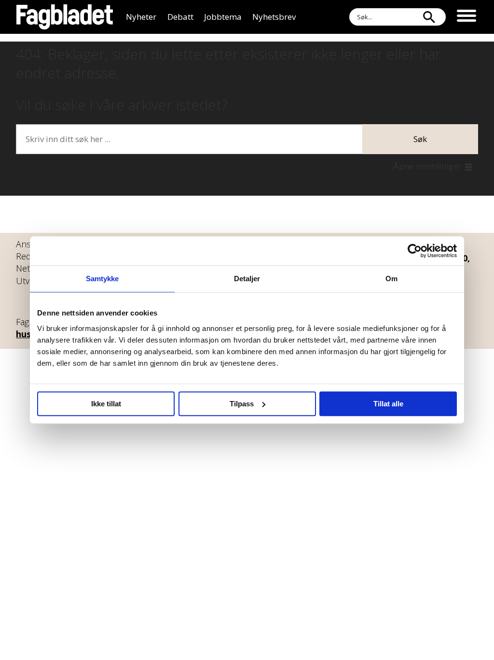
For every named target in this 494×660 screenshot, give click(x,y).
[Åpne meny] (466, 17)
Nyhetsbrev (274, 16)
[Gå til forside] (64, 17)
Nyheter (141, 16)
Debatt (180, 16)
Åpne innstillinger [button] (427, 166)
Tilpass (242, 404)
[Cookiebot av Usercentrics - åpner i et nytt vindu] (414, 251)
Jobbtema (223, 16)
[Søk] (429, 17)
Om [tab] (391, 278)
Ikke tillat (106, 404)
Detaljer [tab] (247, 278)
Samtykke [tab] (102, 278)
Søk (420, 138)
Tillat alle (388, 404)
